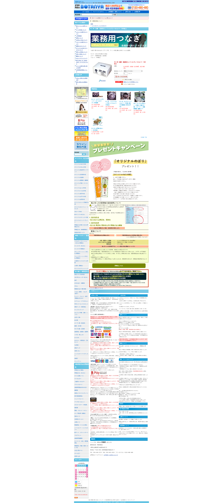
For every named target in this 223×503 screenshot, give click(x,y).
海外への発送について (81, 52)
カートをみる (85, 11)
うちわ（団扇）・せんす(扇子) (80, 292)
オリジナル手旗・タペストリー (81, 184)
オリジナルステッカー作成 (81, 217)
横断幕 (76, 390)
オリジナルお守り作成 (80, 196)
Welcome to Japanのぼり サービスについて (82, 62)
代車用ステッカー (79, 419)
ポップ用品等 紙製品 (79, 413)
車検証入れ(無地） (79, 370)
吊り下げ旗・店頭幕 (79, 328)
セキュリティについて (81, 58)
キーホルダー (77, 378)
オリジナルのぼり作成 (80, 164)
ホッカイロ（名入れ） (80, 245)
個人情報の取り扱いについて (96, 500)
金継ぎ (76, 358)
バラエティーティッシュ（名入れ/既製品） (80, 242)
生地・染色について (81, 54)
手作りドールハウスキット (81, 304)
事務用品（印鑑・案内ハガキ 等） (81, 446)
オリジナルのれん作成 (80, 167)
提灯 (75, 280)
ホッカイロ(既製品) (79, 248)
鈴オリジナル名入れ (79, 214)
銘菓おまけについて (81, 46)
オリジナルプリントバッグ (81, 268)
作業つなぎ (77, 456)
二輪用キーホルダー (79, 381)
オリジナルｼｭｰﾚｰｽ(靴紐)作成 (81, 203)
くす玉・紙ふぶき (79, 334)
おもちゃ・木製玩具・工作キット (81, 341)
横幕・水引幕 (77, 326)
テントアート (77, 361)
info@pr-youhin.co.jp (111, 455)
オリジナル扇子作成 (79, 193)
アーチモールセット (79, 402)
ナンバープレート (79, 399)
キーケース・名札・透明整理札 (81, 442)
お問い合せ (128, 11)
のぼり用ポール (78, 450)
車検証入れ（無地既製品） (81, 229)
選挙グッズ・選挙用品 (80, 307)
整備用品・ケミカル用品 (80, 425)
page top (144, 137)
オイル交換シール (79, 375)
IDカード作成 (78, 211)
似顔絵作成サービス (79, 232)
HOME (92, 24)
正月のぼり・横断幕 (79, 283)
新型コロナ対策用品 (79, 274)
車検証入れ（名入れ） (80, 373)
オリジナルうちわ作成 (80, 190)
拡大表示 (103, 80)
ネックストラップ (79, 309)
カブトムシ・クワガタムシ (81, 301)
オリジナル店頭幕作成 (80, 174)
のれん (76, 286)
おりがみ (76, 337)
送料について (79, 38)
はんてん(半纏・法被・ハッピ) (81, 313)
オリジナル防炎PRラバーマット (81, 170)
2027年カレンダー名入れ (80, 277)
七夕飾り (76, 345)
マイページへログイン (98, 11)
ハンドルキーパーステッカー (81, 354)
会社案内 (123, 500)
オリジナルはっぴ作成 (80, 188)
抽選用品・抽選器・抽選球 (81, 331)
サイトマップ (131, 500)
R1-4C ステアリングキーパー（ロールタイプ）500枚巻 (97, 101)
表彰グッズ (77, 348)
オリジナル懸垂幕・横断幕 (81, 180)
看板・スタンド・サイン (80, 410)
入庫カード (77, 422)
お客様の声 (137, 11)
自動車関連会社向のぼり (80, 387)
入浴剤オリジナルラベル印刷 (81, 261)
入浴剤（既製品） (79, 265)
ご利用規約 (79, 36)
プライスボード (78, 384)
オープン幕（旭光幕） (80, 323)
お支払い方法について (81, 40)
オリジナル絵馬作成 (79, 199)
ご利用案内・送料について (115, 11)
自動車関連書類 (78, 438)
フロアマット (77, 435)
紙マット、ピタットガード (81, 432)
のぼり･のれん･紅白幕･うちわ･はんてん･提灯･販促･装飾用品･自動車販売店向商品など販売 (95, 2)
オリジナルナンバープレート (81, 221)
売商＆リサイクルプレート (81, 393)
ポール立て (77, 453)
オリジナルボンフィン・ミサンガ (81, 207)
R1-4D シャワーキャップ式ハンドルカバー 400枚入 (111, 103)
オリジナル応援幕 (79, 177)
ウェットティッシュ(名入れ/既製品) (81, 257)
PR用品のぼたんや (79, 1)
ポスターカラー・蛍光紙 (80, 404)
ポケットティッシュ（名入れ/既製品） (81, 252)
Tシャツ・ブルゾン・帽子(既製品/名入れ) (81, 297)
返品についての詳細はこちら (131, 82)
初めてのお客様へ (80, 22)
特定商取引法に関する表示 (112, 500)
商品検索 (77, 14)
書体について (79, 56)
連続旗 (76, 407)
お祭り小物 (77, 317)
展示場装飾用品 (78, 396)
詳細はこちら (119, 265)
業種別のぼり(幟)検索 (80, 289)
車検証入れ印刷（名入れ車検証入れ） (81, 225)
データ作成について (81, 30)
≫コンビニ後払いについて (96, 288)
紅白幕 (76, 320)
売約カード (77, 416)
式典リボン (77, 351)
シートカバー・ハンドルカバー (81, 428)
